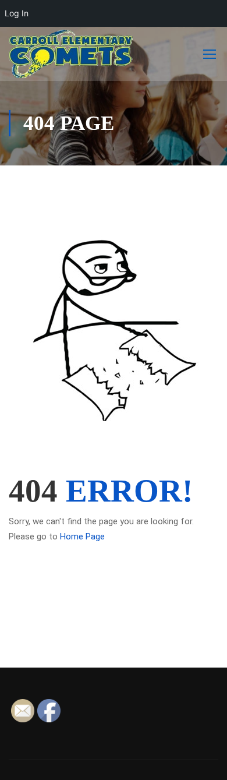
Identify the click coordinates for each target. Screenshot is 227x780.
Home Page (82, 536)
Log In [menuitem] (17, 13)
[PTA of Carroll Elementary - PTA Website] (71, 54)
